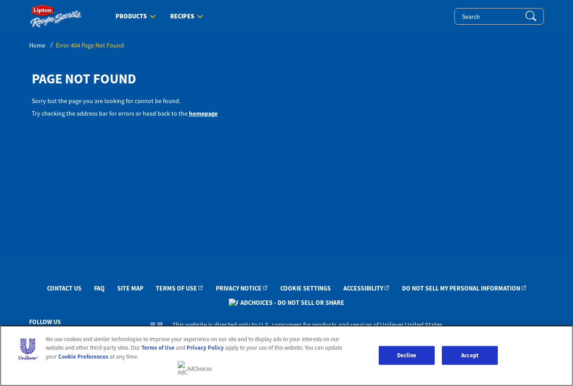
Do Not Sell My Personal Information (461, 288)
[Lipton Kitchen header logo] (56, 16)
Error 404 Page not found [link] (90, 45)
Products (131, 16)
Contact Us (64, 288)
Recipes (182, 16)
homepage (203, 113)
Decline (407, 355)
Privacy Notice (238, 288)
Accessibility (363, 288)
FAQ (99, 288)
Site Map (130, 288)
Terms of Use (176, 288)
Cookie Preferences (83, 356)
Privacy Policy (205, 347)
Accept (470, 355)
